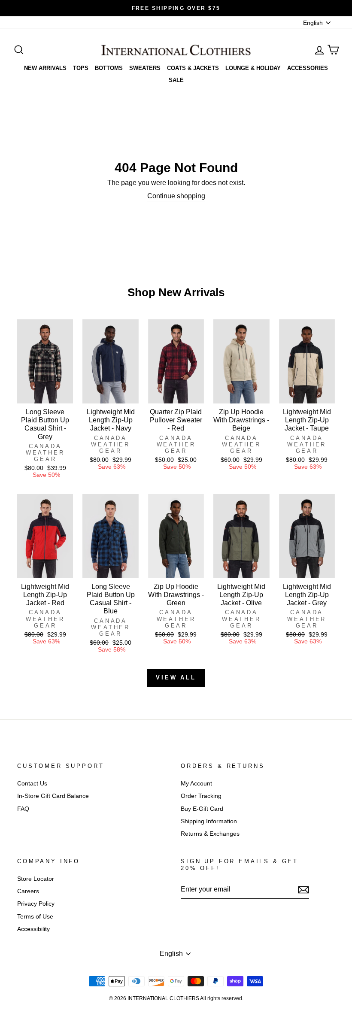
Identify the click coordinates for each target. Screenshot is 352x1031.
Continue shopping (176, 196)
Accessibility (33, 929)
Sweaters (145, 68)
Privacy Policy (36, 904)
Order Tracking (201, 796)
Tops (80, 68)
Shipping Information (209, 821)
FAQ (23, 809)
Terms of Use (35, 916)
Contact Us (32, 783)
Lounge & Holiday (253, 68)
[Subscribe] (303, 890)
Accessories (307, 68)
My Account (196, 783)
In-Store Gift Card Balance (53, 796)
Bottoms (109, 68)
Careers (28, 891)
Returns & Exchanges (210, 834)
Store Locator (35, 879)
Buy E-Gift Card (202, 809)
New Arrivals (45, 68)
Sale (176, 80)
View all (176, 677)
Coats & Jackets (193, 68)
